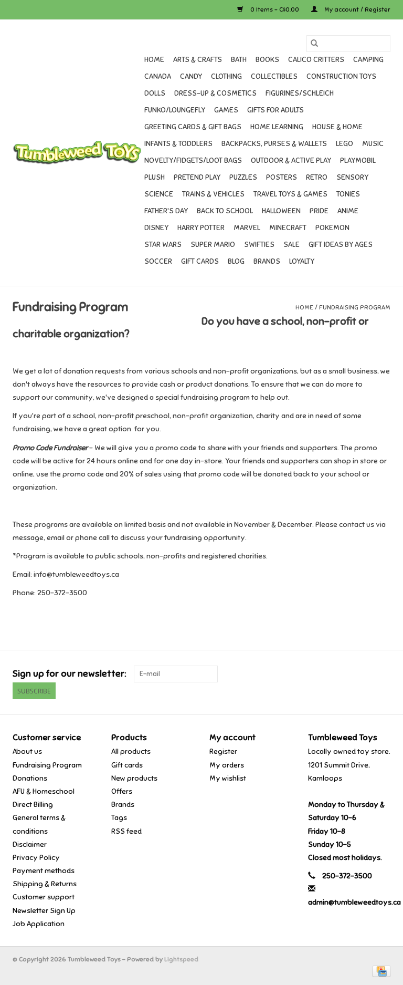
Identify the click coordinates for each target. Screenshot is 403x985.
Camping (368, 59)
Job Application (39, 923)
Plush (154, 177)
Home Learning (276, 126)
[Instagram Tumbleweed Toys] (382, 674)
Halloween (281, 210)
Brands (266, 261)
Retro (316, 177)
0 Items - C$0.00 (275, 9)
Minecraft (287, 227)
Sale (291, 244)
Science (158, 194)
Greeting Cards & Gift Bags (192, 126)
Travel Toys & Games (290, 194)
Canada (157, 76)
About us (27, 751)
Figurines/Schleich (300, 93)
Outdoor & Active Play (291, 160)
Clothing (226, 76)
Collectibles (274, 76)
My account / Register (356, 9)
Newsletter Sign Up (44, 910)
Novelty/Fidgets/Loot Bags (193, 160)
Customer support (44, 897)
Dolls (154, 93)
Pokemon (332, 227)
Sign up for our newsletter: (69, 673)
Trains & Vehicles (213, 194)
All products (131, 751)
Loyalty (301, 261)
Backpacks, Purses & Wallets (274, 143)
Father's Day (166, 210)
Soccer (158, 261)
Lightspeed (181, 959)
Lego (344, 143)
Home (154, 59)
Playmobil (358, 160)
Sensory (352, 177)
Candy (191, 76)
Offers (121, 791)
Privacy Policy (36, 857)
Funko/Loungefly (174, 110)
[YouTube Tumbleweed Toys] (363, 674)
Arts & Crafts (197, 59)
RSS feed (126, 831)
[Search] (314, 43)
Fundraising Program (354, 307)
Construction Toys (341, 76)
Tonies (348, 194)
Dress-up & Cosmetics (215, 93)
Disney (156, 227)
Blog (236, 261)
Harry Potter (201, 227)
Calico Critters (316, 59)
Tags (119, 817)
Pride (319, 210)
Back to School (225, 210)
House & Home (337, 126)
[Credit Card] (379, 970)
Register (223, 751)
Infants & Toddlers (178, 143)
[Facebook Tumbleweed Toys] (345, 674)
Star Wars (163, 244)
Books (267, 59)
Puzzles (243, 177)
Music (373, 143)
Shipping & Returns (45, 883)
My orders (226, 765)
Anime (347, 210)
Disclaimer (30, 844)
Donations (30, 778)
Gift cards (200, 261)
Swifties (259, 244)
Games (226, 110)
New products (134, 778)
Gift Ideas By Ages (341, 244)
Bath (239, 59)
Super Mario (212, 244)
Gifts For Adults (275, 110)
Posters (281, 177)
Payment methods (44, 870)
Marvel (247, 227)
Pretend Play (197, 177)
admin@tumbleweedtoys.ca (354, 902)
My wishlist (227, 778)
